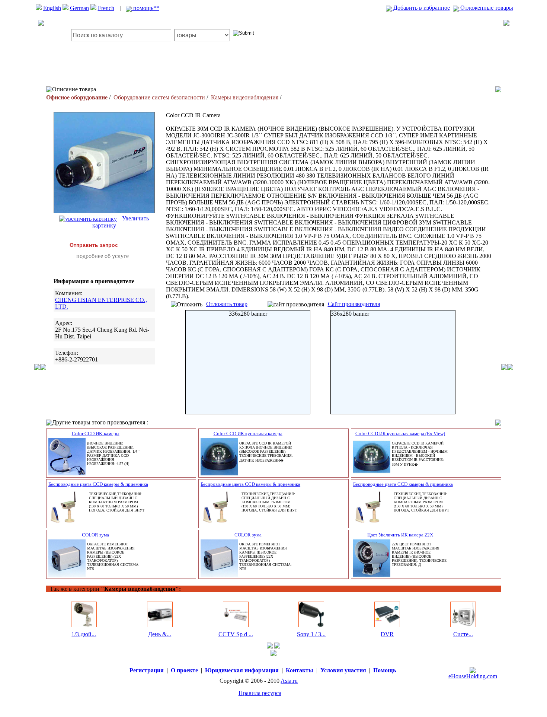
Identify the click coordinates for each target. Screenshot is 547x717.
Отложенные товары (486, 7)
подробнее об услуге (102, 256)
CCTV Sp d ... (235, 634)
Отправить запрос (94, 245)
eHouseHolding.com (472, 676)
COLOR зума (95, 535)
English (52, 8)
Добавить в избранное (421, 7)
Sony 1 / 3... (311, 634)
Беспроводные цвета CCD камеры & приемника (98, 484)
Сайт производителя (354, 304)
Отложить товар (226, 304)
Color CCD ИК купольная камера (248, 433)
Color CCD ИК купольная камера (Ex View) (400, 433)
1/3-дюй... (83, 634)
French (106, 8)
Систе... (463, 634)
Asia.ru (289, 681)
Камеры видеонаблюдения (244, 97)
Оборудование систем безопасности (159, 97)
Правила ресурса (260, 693)
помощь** (145, 8)
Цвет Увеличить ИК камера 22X (400, 535)
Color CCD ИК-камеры (95, 433)
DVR (387, 634)
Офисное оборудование (77, 97)
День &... (159, 634)
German (79, 8)
